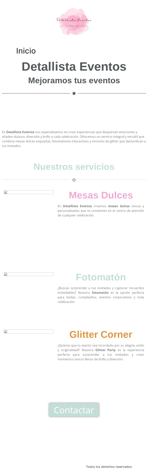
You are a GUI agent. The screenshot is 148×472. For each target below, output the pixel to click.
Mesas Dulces (101, 195)
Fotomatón (101, 277)
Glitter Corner (100, 334)
